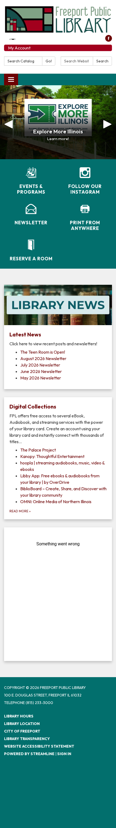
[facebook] (108, 40)
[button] (9, 122)
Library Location (22, 723)
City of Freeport (22, 731)
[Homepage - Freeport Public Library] (58, 19)
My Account (19, 48)
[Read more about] (58, 594)
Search (102, 61)
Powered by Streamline (29, 753)
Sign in (64, 753)
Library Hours (18, 716)
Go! (49, 61)
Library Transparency (27, 738)
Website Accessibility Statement (39, 746)
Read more (20, 511)
